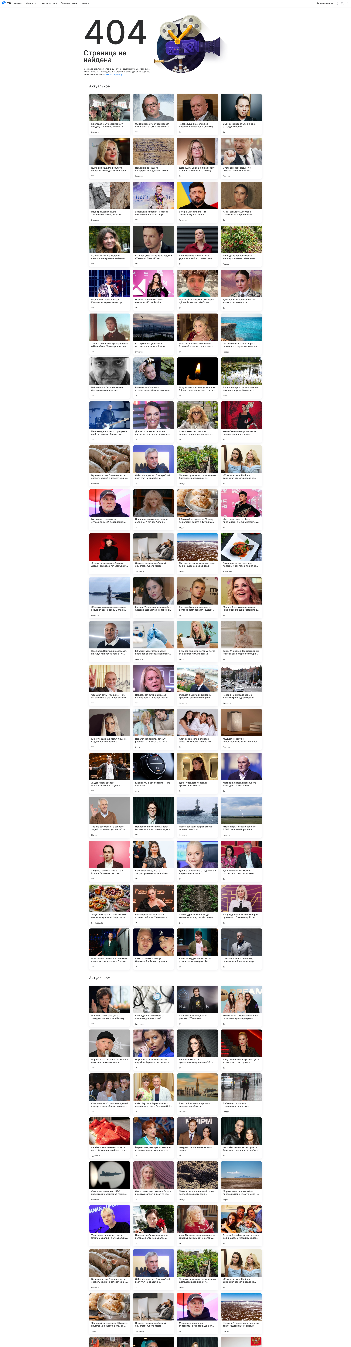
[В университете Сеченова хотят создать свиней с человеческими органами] (109, 465)
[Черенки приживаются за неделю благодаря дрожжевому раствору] (197, 465)
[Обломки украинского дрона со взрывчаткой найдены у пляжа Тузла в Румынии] (109, 597)
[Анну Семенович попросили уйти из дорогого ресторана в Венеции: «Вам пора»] (241, 1313)
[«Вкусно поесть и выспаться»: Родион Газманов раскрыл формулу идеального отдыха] (109, 861)
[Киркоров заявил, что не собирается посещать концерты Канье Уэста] (153, 1124)
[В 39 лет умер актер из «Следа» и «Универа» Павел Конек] (153, 246)
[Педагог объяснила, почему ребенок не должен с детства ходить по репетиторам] (153, 729)
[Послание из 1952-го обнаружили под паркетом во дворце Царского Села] (153, 158)
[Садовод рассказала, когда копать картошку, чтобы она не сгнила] (197, 905)
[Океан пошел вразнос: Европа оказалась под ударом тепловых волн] (241, 334)
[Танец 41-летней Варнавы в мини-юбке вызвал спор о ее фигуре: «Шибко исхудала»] (241, 641)
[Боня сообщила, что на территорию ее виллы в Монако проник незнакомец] (153, 861)
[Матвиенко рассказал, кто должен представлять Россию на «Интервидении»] (241, 1168)
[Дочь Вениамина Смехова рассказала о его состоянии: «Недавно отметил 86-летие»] (241, 861)
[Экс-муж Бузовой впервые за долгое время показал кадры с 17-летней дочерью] (197, 597)
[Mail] (4, 3)
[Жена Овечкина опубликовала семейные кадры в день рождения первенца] (241, 422)
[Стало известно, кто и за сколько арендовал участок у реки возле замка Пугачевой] (197, 422)
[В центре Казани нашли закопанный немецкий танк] (109, 202)
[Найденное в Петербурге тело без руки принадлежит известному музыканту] (109, 378)
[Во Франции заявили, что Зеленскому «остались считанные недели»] (197, 202)
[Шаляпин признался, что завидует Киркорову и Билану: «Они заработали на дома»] (109, 1269)
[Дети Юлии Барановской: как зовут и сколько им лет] (241, 290)
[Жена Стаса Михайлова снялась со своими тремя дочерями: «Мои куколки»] (241, 1269)
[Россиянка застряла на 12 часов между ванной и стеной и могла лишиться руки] (109, 1168)
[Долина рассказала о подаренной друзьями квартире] (197, 861)
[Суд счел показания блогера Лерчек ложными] (197, 1212)
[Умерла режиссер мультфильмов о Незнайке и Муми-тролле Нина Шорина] (109, 334)
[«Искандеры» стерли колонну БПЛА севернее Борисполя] (241, 817)
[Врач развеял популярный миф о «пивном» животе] (109, 1124)
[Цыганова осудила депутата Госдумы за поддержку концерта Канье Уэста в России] (109, 158)
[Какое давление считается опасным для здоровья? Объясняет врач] (153, 1269)
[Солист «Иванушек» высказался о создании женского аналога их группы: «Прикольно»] (153, 1168)
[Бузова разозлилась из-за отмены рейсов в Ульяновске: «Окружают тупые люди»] (153, 905)
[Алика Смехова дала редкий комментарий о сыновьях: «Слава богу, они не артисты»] (197, 1124)
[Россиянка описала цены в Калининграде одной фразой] (241, 685)
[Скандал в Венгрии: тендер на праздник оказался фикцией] (197, 685)
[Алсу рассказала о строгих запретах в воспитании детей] (197, 729)
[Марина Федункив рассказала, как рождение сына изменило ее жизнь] (241, 597)
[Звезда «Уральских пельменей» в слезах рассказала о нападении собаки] (153, 597)
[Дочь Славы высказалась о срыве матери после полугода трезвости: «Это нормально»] (153, 422)
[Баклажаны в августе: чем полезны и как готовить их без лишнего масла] (241, 553)
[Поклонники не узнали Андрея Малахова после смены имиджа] (153, 817)
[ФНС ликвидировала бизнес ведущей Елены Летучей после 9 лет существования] (109, 1080)
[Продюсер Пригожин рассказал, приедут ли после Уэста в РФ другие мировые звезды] (109, 641)
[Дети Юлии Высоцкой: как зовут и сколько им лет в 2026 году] (197, 158)
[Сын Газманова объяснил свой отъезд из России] (241, 114)
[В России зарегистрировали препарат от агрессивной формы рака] (153, 641)
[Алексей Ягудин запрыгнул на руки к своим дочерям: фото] (197, 949)
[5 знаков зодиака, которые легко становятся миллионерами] (197, 641)
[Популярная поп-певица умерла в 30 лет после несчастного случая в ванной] (197, 378)
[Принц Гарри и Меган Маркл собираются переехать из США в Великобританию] (197, 1037)
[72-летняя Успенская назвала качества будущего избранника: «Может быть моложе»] (197, 1080)
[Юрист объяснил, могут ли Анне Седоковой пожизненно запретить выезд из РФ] (109, 729)
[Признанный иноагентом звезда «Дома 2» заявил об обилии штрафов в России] (197, 290)
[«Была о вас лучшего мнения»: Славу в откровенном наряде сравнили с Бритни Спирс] (153, 1080)
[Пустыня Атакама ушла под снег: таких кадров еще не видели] (197, 553)
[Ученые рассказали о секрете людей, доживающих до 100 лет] (109, 817)
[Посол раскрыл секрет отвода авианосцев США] (197, 817)
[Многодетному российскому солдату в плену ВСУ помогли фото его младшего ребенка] (109, 114)
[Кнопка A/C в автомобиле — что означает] (153, 773)
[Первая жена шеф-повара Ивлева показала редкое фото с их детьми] (109, 1313)
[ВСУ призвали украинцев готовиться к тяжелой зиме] (153, 334)
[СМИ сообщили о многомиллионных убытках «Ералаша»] (153, 1037)
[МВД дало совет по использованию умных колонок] (241, 729)
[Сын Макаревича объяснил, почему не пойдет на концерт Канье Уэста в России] (241, 949)
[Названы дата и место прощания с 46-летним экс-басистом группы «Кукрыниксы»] (109, 422)
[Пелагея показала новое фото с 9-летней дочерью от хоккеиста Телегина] (197, 334)
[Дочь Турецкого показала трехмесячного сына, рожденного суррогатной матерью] (197, 773)
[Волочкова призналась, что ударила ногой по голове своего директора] (197, 246)
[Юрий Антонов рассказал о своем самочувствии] (241, 1212)
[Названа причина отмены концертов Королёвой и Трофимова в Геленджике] (153, 290)
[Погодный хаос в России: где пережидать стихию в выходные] (109, 993)
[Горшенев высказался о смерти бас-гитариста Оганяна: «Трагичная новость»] (197, 1168)
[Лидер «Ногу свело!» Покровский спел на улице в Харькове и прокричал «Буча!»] (109, 773)
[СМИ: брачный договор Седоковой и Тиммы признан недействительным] (153, 949)
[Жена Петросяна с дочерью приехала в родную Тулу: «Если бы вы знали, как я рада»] (241, 993)
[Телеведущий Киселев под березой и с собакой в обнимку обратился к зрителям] (197, 114)
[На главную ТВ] (8, 3)
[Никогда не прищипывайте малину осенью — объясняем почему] (241, 246)
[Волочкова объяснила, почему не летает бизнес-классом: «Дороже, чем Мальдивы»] (241, 1080)
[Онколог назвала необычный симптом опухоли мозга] (153, 553)
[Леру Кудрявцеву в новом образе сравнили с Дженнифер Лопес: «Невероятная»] (241, 905)
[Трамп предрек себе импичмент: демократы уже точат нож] (241, 1124)
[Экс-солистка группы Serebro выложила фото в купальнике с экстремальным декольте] (109, 1037)
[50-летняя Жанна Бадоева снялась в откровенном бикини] (109, 246)
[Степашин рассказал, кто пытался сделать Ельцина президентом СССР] (241, 158)
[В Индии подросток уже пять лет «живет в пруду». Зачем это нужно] (241, 378)
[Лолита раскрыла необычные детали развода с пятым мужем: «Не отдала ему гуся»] (109, 553)
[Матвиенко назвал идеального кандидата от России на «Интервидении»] (241, 773)
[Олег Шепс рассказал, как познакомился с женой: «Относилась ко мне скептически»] (241, 1037)
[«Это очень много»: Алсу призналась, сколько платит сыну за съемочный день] (241, 509)
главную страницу (113, 74)
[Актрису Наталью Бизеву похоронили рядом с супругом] (153, 1212)
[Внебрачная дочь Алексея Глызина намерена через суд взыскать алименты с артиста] (109, 290)
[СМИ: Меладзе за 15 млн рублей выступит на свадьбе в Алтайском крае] (153, 465)
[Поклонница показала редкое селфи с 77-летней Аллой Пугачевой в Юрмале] (153, 509)
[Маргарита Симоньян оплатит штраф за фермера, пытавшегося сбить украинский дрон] (153, 1313)
